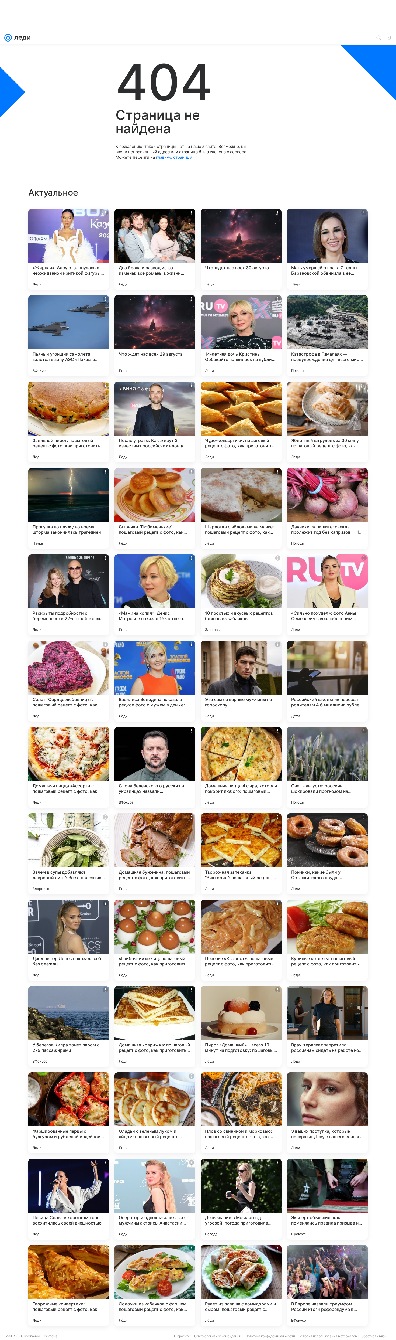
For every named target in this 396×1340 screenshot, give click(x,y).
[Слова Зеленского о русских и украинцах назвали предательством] (154, 767)
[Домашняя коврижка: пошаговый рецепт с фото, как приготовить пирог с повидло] (154, 1026)
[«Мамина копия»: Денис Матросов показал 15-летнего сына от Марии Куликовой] (154, 594)
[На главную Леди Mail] (21, 37)
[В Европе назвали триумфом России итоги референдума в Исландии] (327, 1285)
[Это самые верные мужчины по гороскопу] (241, 681)
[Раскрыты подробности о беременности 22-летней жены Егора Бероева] (68, 594)
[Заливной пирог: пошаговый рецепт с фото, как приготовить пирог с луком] (68, 422)
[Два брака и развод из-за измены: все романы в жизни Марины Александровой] (154, 249)
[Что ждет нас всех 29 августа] (154, 335)
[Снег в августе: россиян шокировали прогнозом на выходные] (327, 767)
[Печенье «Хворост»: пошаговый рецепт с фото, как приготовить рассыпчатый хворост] (241, 940)
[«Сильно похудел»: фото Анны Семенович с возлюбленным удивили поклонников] (327, 594)
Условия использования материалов (328, 1336)
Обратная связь (373, 1336)
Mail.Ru (11, 1336)
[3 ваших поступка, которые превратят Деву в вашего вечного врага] (327, 1112)
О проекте (182, 1336)
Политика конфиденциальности (270, 1336)
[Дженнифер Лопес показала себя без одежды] (68, 940)
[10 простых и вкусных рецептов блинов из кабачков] (241, 594)
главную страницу (174, 157)
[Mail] (8, 37)
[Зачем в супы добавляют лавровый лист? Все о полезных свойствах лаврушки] (68, 853)
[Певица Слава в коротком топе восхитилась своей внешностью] (68, 1199)
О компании (30, 1336)
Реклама (51, 1336)
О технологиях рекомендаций (217, 1336)
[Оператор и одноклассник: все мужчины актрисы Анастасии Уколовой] (154, 1199)
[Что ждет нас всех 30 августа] (241, 249)
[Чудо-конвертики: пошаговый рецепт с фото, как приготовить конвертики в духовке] (241, 422)
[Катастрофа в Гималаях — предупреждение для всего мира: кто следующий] (327, 335)
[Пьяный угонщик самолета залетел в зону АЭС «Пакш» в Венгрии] (68, 335)
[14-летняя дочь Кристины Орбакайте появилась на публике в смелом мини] (241, 335)
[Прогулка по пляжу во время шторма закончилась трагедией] (68, 508)
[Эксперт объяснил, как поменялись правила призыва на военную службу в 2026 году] (327, 1199)
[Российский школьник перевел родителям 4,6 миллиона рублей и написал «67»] (327, 681)
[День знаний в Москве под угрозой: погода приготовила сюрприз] (241, 1199)
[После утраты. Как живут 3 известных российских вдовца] (154, 422)
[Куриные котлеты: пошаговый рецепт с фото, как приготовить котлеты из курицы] (327, 940)
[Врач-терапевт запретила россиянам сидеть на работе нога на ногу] (327, 1026)
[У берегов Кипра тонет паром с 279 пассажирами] (68, 1026)
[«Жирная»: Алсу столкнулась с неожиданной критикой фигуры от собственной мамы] (68, 249)
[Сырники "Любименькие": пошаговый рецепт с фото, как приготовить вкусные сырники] (154, 508)
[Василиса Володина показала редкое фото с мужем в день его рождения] (154, 681)
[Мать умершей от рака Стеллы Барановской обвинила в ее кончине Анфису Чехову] (327, 249)
